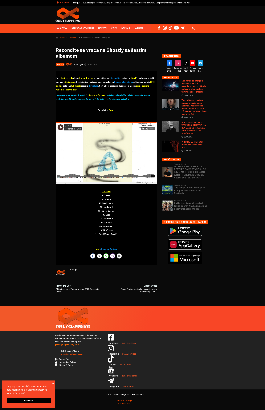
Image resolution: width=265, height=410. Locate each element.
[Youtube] (192, 63)
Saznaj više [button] (20, 393)
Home (62, 38)
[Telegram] (182, 28)
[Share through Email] (119, 256)
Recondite (115, 78)
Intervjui (126, 28)
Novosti (102, 28)
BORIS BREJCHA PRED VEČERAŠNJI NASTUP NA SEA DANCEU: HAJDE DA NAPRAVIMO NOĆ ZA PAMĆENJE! (169, 3)
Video (114, 28)
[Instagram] (165, 28)
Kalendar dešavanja (83, 28)
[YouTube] (176, 28)
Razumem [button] (28, 401)
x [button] (53, 382)
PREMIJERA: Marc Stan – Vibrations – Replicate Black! (193, 145)
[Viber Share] (112, 256)
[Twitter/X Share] (99, 256)
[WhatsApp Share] (106, 256)
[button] (193, 28)
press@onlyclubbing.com (72, 354)
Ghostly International (123, 82)
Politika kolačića (125, 403)
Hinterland (93, 86)
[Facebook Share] (92, 256)
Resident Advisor (109, 249)
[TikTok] (186, 63)
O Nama (139, 28)
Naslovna (62, 28)
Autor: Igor (78, 64)
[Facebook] (159, 28)
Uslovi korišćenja (124, 400)
